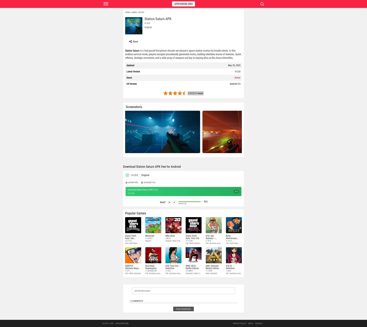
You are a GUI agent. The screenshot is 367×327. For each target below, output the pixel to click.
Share (135, 41)
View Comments (183, 309)
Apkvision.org (183, 4)
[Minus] (169, 202)
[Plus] (174, 202)
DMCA (250, 323)
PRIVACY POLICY (239, 323)
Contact (259, 323)
